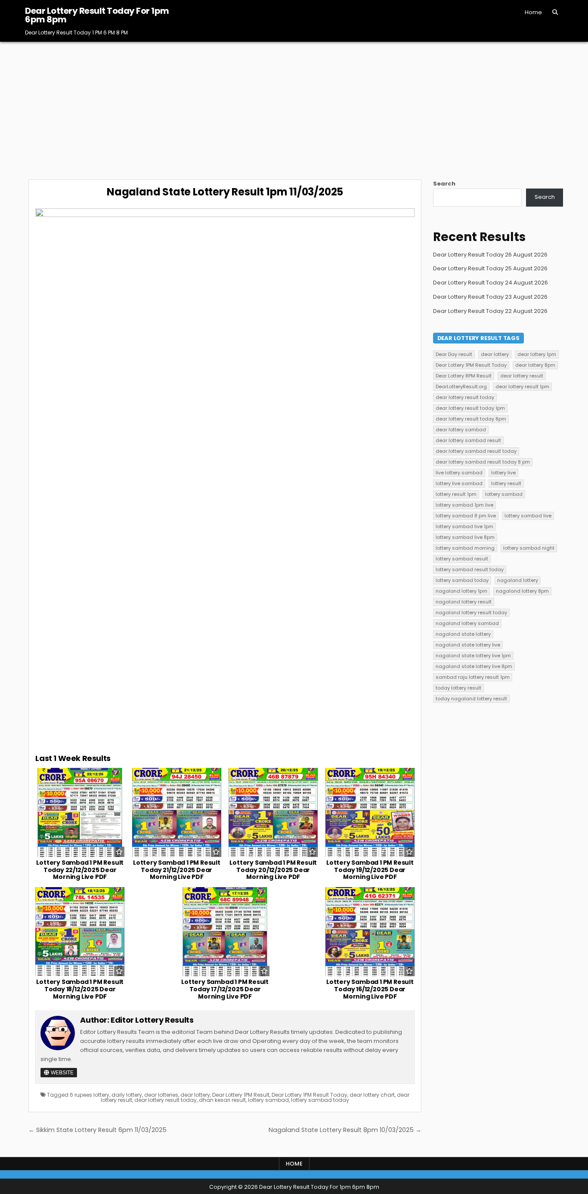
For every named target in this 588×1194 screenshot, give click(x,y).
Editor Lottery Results (152, 1020)
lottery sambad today (320, 1100)
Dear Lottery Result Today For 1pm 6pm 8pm (97, 15)
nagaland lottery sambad (467, 623)
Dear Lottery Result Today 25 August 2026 (490, 268)
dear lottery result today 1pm (470, 408)
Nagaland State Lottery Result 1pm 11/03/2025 (225, 192)
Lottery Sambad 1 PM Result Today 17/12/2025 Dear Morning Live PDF (225, 989)
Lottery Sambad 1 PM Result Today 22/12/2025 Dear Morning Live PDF (80, 870)
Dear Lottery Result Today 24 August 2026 (490, 282)
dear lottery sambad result (468, 440)
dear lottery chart (372, 1094)
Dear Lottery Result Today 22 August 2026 (490, 311)
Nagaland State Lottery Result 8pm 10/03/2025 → (345, 1130)
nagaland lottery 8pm (522, 591)
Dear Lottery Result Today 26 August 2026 (490, 255)
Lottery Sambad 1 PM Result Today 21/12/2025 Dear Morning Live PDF (176, 870)
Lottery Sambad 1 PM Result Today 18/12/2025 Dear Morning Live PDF (80, 989)
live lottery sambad (459, 472)
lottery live (503, 472)
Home (533, 12)
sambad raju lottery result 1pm (473, 677)
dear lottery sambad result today (476, 451)
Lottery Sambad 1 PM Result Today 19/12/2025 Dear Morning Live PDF (370, 870)
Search (444, 183)
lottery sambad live (527, 515)
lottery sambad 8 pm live (466, 515)
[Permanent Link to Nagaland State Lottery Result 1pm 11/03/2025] (225, 476)
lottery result (506, 483)
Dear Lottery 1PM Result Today (309, 1094)
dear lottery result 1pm (522, 386)
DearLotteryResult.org (461, 386)
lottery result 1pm (456, 494)
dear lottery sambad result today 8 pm (483, 461)
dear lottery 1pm (536, 354)
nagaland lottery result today (471, 612)
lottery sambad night (528, 547)
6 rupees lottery (89, 1094)
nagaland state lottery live (468, 644)
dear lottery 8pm (535, 365)
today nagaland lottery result (471, 698)
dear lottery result (521, 375)
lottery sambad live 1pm (464, 526)
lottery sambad (268, 1100)
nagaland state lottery (463, 634)
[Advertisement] (294, 106)
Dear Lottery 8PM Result (464, 375)
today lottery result (458, 687)
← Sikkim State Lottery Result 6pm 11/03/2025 (97, 1130)
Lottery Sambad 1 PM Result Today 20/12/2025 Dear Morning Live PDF (273, 870)
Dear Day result (454, 354)
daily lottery (126, 1094)
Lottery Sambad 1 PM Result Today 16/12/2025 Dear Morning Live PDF (370, 989)
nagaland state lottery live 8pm (474, 666)
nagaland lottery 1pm (461, 591)
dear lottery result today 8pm (471, 418)
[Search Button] (555, 12)
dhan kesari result (222, 1100)
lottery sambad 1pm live (464, 504)
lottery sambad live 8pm (465, 537)
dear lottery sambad (461, 429)
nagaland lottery (517, 580)
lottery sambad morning (465, 547)
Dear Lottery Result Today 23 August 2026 (490, 297)
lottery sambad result (462, 558)
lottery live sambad (459, 483)
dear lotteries (161, 1094)
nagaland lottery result (464, 601)
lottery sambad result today (470, 569)
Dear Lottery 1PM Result (240, 1094)
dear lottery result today (165, 1100)
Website (62, 1073)
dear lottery (195, 1094)
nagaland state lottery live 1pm (473, 655)
